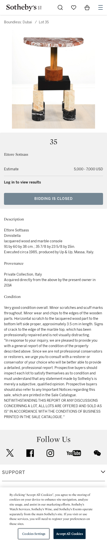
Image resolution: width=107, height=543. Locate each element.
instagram (50, 453)
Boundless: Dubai (18, 22)
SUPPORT (13, 472)
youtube (74, 453)
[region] (53, 515)
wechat (97, 453)
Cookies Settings (33, 534)
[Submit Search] (60, 7)
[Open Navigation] (100, 7)
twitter (10, 453)
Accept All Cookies (69, 534)
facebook (30, 453)
